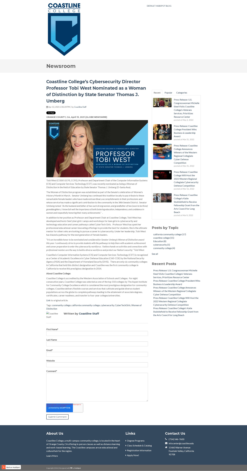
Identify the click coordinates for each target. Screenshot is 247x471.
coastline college (163, 237)
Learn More (52, 455)
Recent (157, 92)
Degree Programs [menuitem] (136, 440)
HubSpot (77, 468)
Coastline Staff (80, 107)
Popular (168, 92)
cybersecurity (107, 305)
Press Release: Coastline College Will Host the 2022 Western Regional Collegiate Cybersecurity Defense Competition (175, 301)
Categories (181, 92)
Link (48, 300)
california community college (85, 305)
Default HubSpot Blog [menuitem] (159, 6)
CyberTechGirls (123, 305)
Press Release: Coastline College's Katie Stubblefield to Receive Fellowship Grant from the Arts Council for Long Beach (175, 311)
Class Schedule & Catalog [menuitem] (139, 445)
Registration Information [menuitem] (139, 450)
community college (61, 305)
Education (159, 241)
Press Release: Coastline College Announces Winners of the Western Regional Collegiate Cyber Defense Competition (174, 291)
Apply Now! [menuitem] (133, 455)
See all (155, 253)
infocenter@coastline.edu (181, 443)
